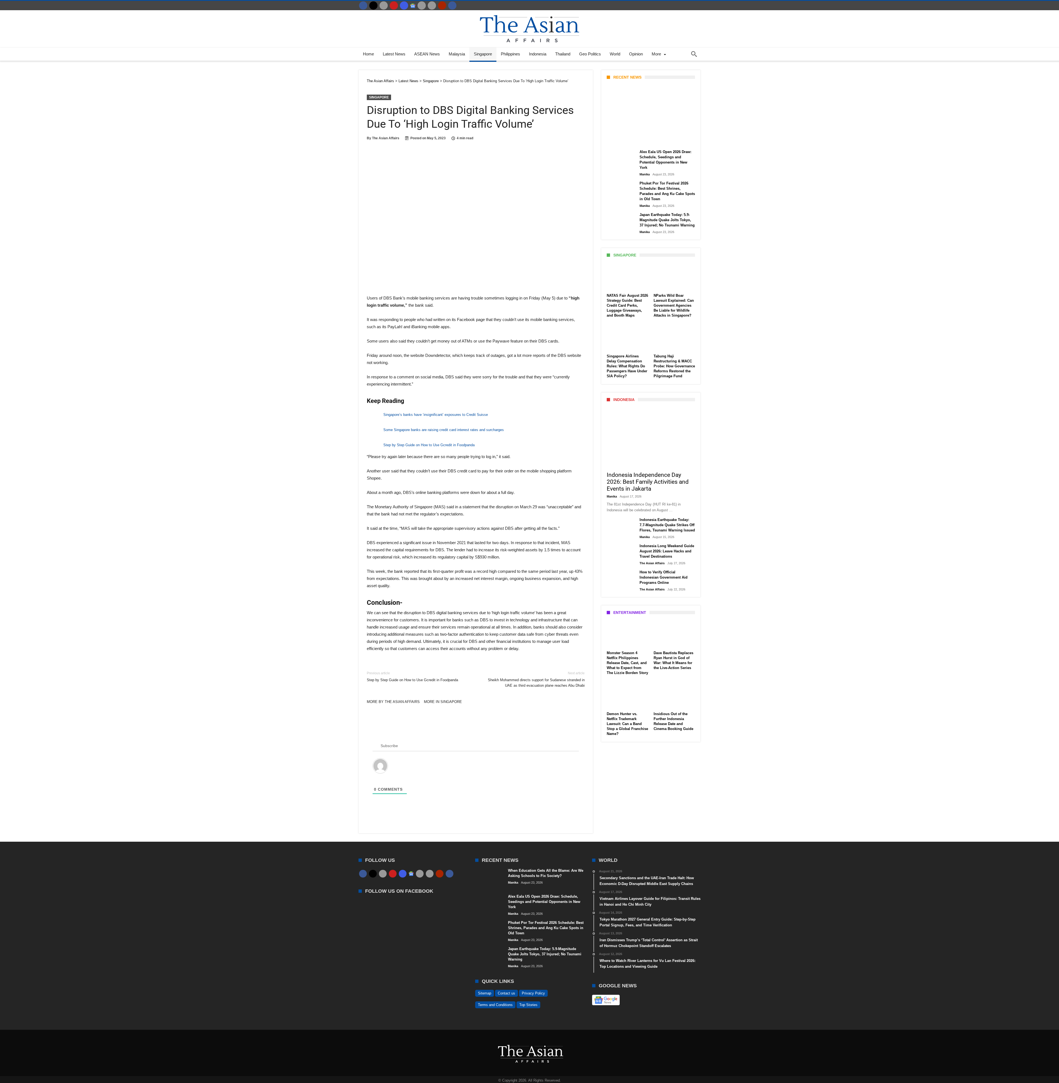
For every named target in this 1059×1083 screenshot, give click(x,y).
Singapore (379, 97)
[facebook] (363, 5)
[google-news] (413, 5)
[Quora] (442, 5)
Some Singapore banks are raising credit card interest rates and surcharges (443, 430)
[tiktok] (422, 5)
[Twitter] (373, 5)
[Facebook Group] (452, 5)
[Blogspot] (432, 5)
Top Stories (528, 1005)
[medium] (383, 5)
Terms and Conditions (495, 1005)
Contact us (506, 993)
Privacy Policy (533, 993)
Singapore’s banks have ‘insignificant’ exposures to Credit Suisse (435, 415)
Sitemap (484, 993)
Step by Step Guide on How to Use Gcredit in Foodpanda (429, 445)
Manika (616, 139)
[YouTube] (394, 5)
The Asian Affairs (385, 138)
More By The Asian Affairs (393, 702)
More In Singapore (443, 702)
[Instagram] (404, 5)
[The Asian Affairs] (529, 13)
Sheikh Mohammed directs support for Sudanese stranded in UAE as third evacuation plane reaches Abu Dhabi (536, 679)
